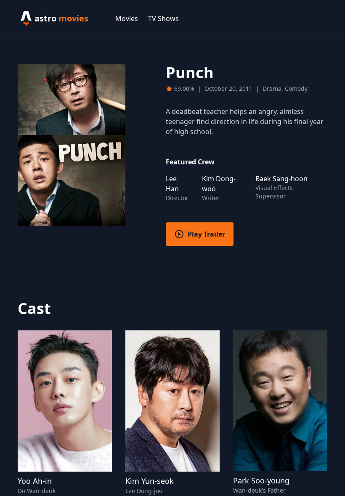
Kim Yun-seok (149, 481)
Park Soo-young (261, 480)
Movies (126, 18)
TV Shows (163, 18)
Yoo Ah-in (35, 481)
